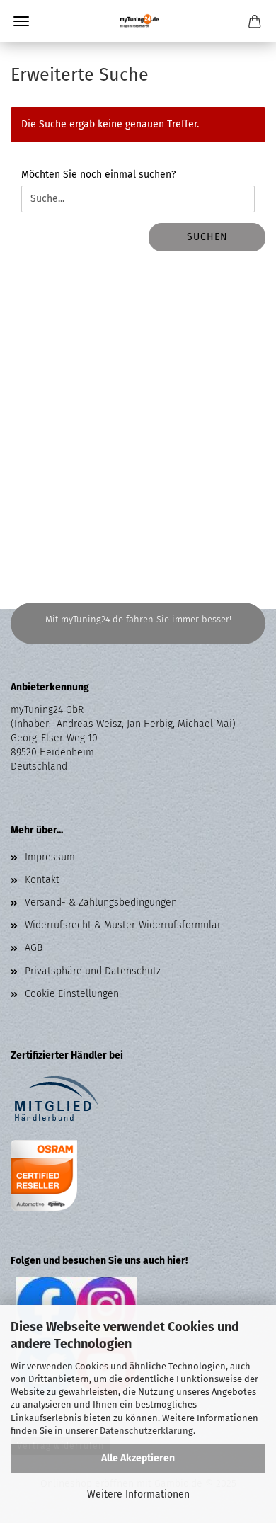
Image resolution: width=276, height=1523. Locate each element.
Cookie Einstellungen (72, 994)
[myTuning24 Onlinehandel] (138, 21)
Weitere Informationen (138, 1494)
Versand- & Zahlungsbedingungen (101, 902)
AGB (33, 948)
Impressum (50, 857)
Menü (21, 21)
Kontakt (42, 880)
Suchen (207, 237)
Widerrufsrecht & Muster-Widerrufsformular (123, 925)
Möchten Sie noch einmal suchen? (98, 175)
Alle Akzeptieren (138, 1458)
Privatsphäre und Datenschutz (93, 971)
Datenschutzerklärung (146, 1430)
